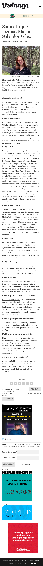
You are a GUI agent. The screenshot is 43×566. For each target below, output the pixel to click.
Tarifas (16, 563)
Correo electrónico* (9, 452)
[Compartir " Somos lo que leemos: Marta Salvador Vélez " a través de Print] (32, 383)
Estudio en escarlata (24, 156)
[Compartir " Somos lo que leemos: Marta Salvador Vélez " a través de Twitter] (16, 383)
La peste (5, 243)
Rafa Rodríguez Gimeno (16, 41)
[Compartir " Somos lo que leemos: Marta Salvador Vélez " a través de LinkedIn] (20, 383)
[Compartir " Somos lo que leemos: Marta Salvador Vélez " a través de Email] (28, 383)
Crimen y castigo (9, 209)
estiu (38, 560)
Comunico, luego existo (11, 85)
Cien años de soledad (10, 323)
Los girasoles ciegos (27, 266)
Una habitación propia (11, 299)
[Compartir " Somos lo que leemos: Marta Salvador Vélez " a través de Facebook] (12, 383)
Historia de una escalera (12, 123)
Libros (26, 41)
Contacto (23, 563)
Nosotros (10, 563)
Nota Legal (25, 560)
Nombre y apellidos (9, 458)
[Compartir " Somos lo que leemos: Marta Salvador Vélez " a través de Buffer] (24, 383)
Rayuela (5, 281)
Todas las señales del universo (22, 82)
